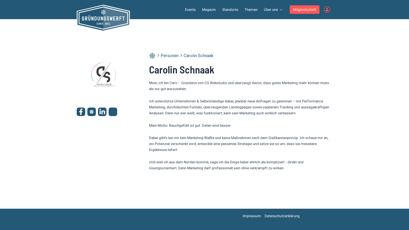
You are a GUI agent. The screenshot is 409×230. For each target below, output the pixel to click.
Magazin (209, 9)
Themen (251, 9)
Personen (170, 55)
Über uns (271, 9)
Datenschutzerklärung (282, 216)
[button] (280, 9)
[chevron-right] (158, 55)
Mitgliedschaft (304, 9)
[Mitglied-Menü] (327, 9)
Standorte (230, 9)
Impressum (252, 216)
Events (190, 9)
